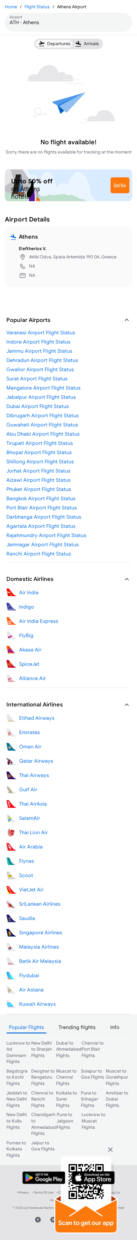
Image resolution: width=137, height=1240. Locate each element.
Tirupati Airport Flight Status (39, 443)
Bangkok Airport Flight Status (41, 498)
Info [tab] (114, 1027)
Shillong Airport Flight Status (40, 461)
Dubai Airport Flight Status (37, 406)
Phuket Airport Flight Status (38, 489)
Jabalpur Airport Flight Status (41, 397)
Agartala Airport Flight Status (41, 526)
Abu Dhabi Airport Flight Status (43, 434)
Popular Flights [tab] (26, 1027)
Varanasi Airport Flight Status (40, 332)
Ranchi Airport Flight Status (38, 553)
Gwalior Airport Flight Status (40, 369)
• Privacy (23, 1192)
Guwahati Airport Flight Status (42, 424)
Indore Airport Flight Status (38, 341)
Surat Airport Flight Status (37, 378)
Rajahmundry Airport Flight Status (46, 535)
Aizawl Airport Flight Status (38, 480)
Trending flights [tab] (77, 1027)
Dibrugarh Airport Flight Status (42, 415)
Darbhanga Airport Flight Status (43, 517)
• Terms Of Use (43, 1192)
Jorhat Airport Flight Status (38, 471)
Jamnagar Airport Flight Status (42, 544)
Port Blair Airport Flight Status (41, 507)
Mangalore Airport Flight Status (43, 388)
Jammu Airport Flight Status (39, 351)
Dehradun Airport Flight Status (42, 360)
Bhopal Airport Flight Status (39, 452)
